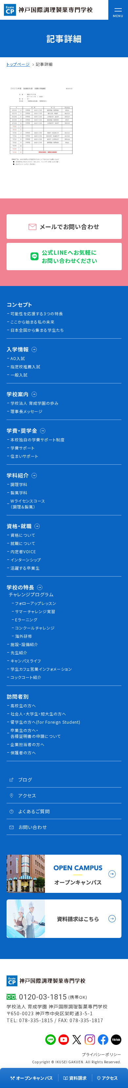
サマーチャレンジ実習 (35, 611)
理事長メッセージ (27, 411)
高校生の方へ (23, 705)
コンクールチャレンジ (35, 628)
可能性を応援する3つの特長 (37, 313)
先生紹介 (19, 652)
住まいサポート (24, 456)
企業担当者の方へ (28, 744)
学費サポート (23, 448)
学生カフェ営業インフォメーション (41, 669)
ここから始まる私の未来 (33, 321)
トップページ (18, 64)
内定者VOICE (23, 551)
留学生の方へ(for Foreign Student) (45, 722)
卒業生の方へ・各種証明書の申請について (36, 733)
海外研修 (23, 636)
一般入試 (19, 374)
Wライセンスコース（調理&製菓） (28, 503)
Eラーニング (26, 619)
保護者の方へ (23, 752)
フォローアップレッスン (35, 603)
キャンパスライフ (26, 660)
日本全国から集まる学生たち (37, 330)
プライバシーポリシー (101, 1054)
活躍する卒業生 (25, 568)
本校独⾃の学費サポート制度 (38, 439)
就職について (23, 543)
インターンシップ (26, 559)
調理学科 (19, 484)
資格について (23, 535)
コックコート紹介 (26, 677)
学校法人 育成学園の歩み (35, 403)
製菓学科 (19, 492)
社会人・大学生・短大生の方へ (38, 713)
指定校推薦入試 (25, 366)
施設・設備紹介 (24, 644)
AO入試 (18, 358)
